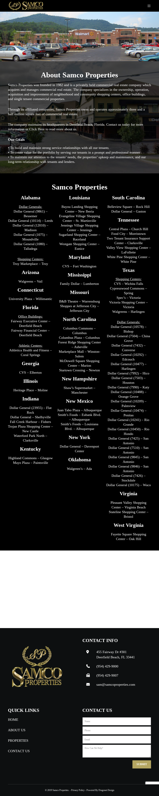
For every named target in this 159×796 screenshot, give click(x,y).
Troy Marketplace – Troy (30, 264)
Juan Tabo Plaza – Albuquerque (79, 410)
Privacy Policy (78, 790)
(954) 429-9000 (107, 666)
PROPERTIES (18, 740)
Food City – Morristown (128, 234)
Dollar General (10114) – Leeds (30, 221)
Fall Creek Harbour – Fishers (30, 422)
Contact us (113, 124)
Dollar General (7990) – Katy (128, 387)
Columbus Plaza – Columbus (79, 338)
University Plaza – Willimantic (30, 299)
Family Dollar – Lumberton (79, 284)
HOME (13, 720)
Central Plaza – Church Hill (128, 229)
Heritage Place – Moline (30, 390)
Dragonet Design (106, 790)
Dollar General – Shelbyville (30, 417)
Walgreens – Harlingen (128, 312)
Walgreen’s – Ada (79, 469)
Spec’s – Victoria (129, 298)
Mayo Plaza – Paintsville (30, 463)
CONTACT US (19, 751)
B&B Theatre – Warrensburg (79, 301)
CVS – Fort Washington (79, 266)
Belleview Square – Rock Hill (128, 207)
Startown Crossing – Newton (79, 370)
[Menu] (147, 6)
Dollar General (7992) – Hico (128, 373)
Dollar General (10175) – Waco (128, 485)
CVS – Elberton (30, 372)
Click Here (37, 129)
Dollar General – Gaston (128, 211)
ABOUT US (16, 730)
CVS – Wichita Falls (128, 284)
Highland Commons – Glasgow (30, 458)
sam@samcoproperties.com (115, 684)
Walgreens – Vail (30, 281)
